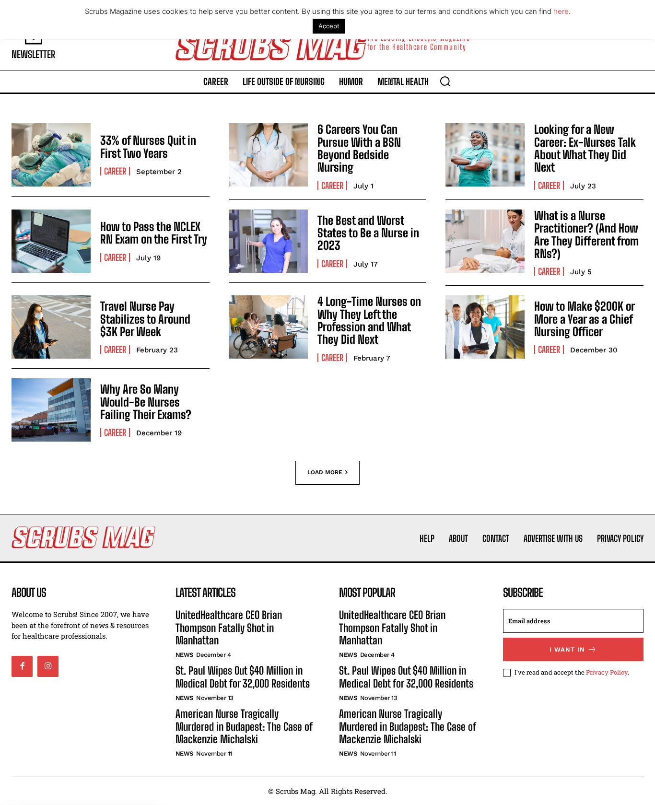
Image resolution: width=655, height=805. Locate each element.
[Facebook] (22, 666)
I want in (567, 649)
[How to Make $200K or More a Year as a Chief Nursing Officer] (485, 327)
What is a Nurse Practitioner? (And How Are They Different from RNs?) (586, 234)
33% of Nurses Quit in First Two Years (148, 146)
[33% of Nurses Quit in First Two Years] (51, 155)
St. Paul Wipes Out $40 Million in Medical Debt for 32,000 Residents (242, 676)
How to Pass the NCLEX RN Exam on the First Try (153, 233)
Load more (324, 472)
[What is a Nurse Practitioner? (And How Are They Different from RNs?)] (485, 241)
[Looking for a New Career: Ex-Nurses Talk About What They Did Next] (485, 155)
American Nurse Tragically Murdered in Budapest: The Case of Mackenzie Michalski (243, 726)
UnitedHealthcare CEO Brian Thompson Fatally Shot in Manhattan (228, 627)
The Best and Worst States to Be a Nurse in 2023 (368, 233)
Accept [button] (328, 26)
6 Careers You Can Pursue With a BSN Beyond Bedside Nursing (359, 148)
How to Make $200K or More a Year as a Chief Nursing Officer (584, 318)
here (561, 11)
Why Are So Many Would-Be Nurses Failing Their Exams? (145, 401)
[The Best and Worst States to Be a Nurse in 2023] (268, 241)
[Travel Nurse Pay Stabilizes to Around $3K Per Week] (51, 327)
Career (115, 171)
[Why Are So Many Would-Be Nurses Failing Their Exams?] (51, 410)
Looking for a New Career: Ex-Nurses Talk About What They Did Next (585, 148)
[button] (444, 81)
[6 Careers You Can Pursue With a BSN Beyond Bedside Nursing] (268, 155)
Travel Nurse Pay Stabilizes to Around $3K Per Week (145, 318)
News (184, 654)
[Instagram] (47, 666)
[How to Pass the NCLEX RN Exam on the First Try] (51, 241)
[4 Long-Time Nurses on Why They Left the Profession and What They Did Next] (268, 327)
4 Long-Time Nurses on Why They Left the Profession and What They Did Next (369, 320)
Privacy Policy (607, 672)
